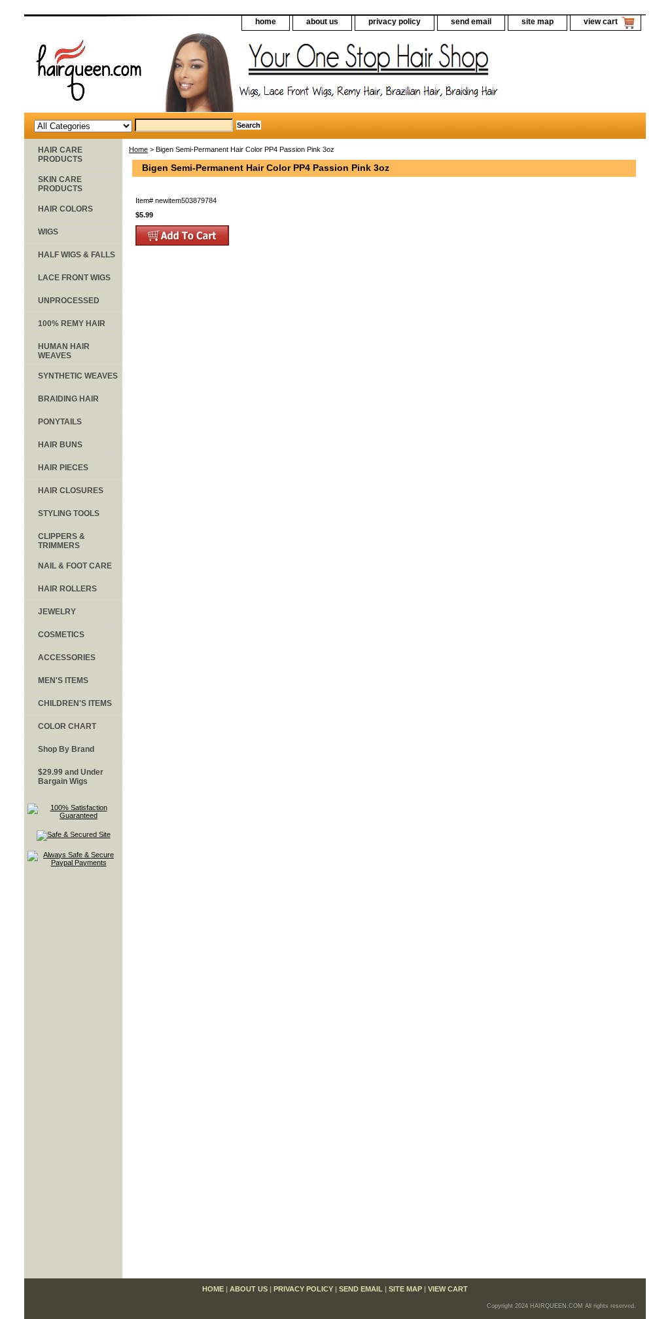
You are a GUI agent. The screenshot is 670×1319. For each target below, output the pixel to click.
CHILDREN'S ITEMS (75, 703)
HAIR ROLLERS (67, 588)
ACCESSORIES (67, 657)
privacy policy (394, 21)
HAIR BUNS (60, 444)
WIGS (48, 231)
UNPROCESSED (68, 300)
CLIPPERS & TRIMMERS (61, 541)
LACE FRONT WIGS (74, 277)
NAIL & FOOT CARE (75, 565)
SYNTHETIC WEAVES (78, 376)
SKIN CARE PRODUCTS (60, 184)
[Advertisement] (73, 1078)
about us (322, 21)
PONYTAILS (60, 421)
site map (537, 21)
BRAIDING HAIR (68, 398)
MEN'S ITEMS (63, 680)
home (265, 21)
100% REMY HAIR (71, 323)
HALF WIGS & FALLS (76, 254)
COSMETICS (61, 634)
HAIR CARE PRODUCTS (60, 154)
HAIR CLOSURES (70, 490)
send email (471, 21)
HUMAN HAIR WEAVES (64, 351)
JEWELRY (57, 611)
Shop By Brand (66, 749)
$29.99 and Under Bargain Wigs (70, 777)
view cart (601, 21)
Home (138, 149)
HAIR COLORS (65, 209)
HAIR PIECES (63, 467)
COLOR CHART (67, 726)
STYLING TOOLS (68, 513)
